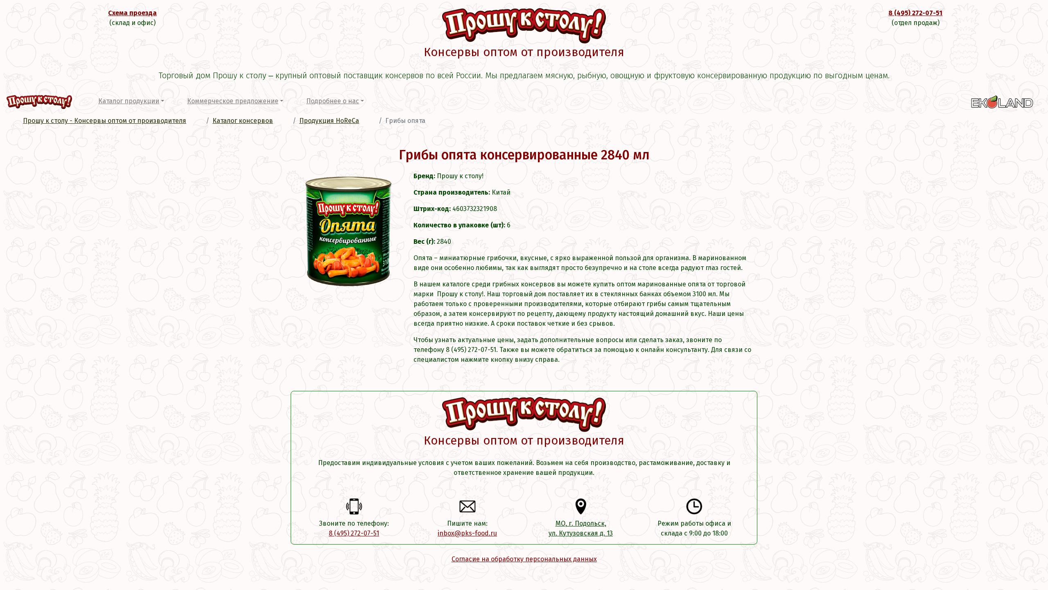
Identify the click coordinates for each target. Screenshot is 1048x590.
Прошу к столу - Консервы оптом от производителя (104, 121)
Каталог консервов (242, 121)
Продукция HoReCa (329, 121)
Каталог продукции (128, 101)
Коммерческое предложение (232, 101)
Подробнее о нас (332, 101)
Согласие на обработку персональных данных (524, 559)
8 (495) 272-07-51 (915, 13)
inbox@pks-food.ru (467, 533)
